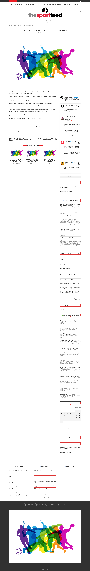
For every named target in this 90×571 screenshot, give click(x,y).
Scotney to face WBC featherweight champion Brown (18, 470)
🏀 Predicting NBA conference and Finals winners (43, 488)
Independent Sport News (72, 315)
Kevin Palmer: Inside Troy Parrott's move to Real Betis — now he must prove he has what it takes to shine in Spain (70, 288)
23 (79, 417)
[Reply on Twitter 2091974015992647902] (65, 112)
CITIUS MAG (67, 141)
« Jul (61, 423)
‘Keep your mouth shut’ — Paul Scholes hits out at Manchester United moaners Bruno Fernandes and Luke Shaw (70, 276)
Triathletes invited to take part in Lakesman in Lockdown (49, 160)
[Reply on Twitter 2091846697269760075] (65, 156)
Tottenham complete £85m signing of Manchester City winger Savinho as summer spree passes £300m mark (70, 299)
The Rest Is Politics (69, 117)
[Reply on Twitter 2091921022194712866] (65, 171)
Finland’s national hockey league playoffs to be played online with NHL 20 (33, 160)
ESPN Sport (46, 466)
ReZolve (55, 565)
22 (76, 417)
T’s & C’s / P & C (67, 4)
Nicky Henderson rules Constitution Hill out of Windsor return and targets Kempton (70, 267)
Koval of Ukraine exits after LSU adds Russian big (43, 494)
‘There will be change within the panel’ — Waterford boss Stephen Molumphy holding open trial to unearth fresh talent (70, 258)
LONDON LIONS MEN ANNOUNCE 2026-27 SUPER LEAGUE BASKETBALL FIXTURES (69, 190)
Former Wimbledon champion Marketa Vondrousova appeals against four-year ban (69, 319)
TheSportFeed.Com (69, 105)
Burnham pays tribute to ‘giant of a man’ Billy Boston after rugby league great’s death (69, 334)
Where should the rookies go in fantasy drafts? (42, 476)
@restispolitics (67, 119)
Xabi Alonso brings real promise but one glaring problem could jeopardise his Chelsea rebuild (69, 358)
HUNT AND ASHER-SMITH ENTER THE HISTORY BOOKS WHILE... (30, 1)
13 (70, 415)
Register (75, 4)
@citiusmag (74, 141)
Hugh (18, 131)
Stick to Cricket (68, 162)
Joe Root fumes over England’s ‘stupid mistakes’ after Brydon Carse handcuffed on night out (69, 341)
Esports (15, 25)
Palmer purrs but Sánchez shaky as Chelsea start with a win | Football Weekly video (70, 230)
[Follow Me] (63, 432)
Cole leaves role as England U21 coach (16, 494)
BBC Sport (22, 466)
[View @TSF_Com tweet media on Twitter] (65, 170)
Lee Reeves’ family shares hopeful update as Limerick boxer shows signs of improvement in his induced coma (70, 271)
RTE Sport (71, 466)
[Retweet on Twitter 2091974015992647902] (67, 112)
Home (10, 4)
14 (73, 415)
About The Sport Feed (30, 4)
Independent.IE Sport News (72, 253)
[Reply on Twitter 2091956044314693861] (65, 135)
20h (71, 119)
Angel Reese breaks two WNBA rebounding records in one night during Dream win (70, 238)
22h (66, 163)
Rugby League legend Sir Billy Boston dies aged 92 (69, 384)
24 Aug (66, 142)
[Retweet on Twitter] (63, 116)
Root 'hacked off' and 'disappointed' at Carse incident (18, 482)
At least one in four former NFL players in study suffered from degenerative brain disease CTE (68, 216)
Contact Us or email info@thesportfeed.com (49, 4)
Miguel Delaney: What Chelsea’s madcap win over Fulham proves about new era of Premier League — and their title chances (70, 263)
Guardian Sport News (72, 200)
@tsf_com (75, 105)
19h (65, 106)
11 (64, 415)
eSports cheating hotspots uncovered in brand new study (16, 160)
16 (79, 415)
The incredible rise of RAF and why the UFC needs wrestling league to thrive (69, 349)
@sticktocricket (76, 162)
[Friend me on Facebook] (61, 432)
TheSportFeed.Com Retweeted (70, 116)
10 (61, 415)
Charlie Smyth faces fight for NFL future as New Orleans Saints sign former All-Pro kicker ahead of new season (70, 280)
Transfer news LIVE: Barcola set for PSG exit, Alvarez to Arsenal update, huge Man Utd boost (70, 377)
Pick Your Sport (18, 4)
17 (61, 417)
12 (67, 415)
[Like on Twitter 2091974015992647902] (70, 112)
